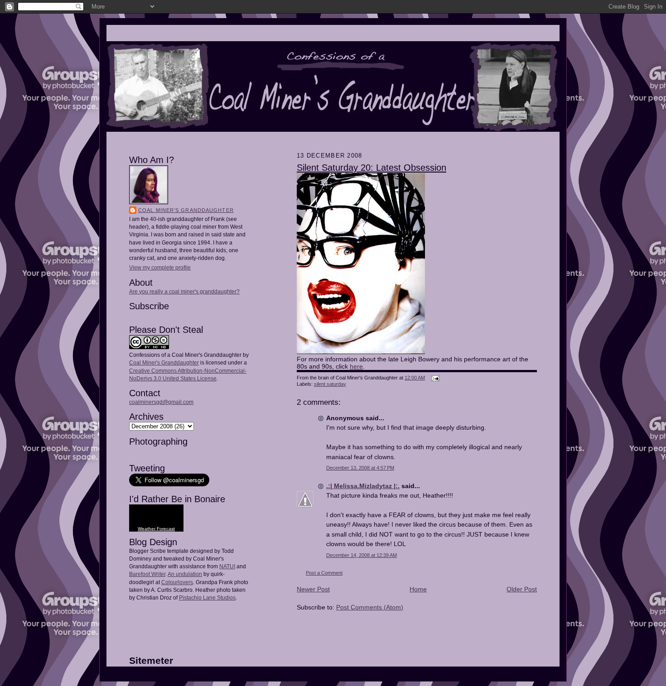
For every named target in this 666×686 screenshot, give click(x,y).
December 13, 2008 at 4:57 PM (360, 467)
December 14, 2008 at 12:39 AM (361, 555)
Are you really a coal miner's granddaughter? (184, 291)
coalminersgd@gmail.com (161, 402)
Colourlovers (177, 582)
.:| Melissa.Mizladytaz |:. (363, 485)
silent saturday (330, 384)
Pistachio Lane (197, 598)
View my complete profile (160, 267)
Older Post (522, 589)
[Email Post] (434, 377)
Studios (226, 598)
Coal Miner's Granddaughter (186, 210)
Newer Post (313, 589)
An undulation (185, 574)
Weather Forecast (156, 528)
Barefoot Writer (147, 574)
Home (418, 589)
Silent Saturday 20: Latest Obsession (371, 168)
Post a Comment (324, 573)
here (356, 366)
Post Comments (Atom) (369, 607)
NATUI (227, 566)
